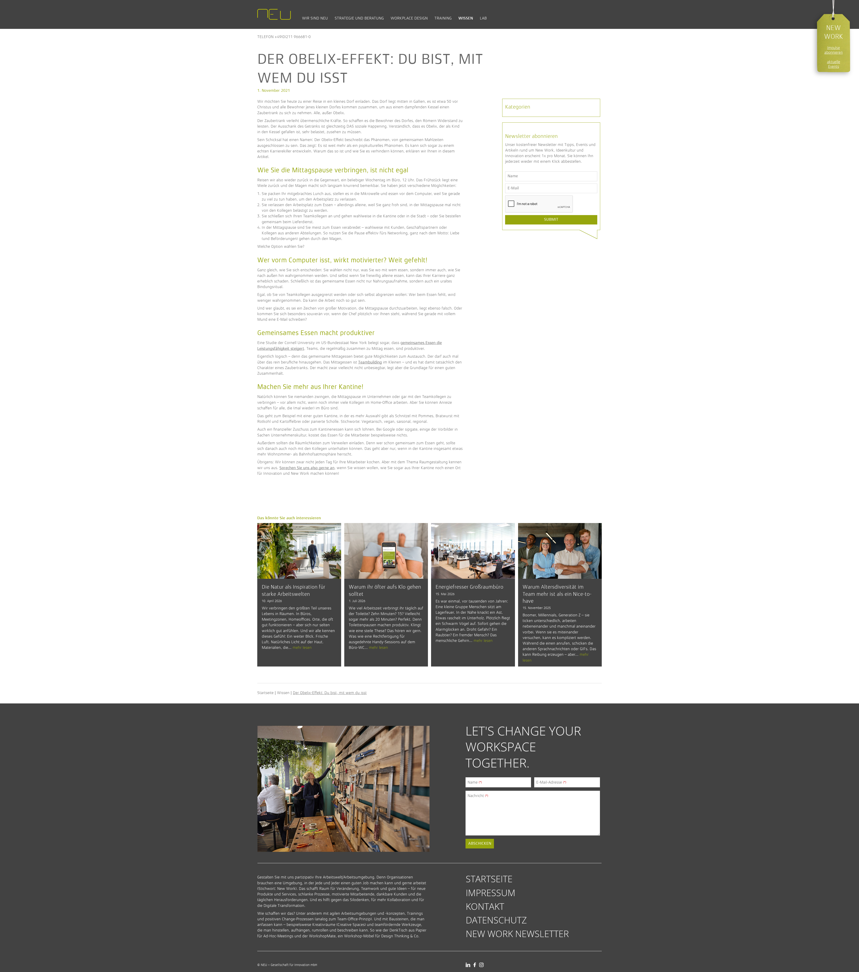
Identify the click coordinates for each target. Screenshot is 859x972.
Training (443, 18)
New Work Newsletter (517, 933)
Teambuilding (370, 362)
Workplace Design (409, 18)
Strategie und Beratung (359, 18)
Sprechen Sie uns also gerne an (306, 468)
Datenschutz (496, 920)
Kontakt (485, 906)
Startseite (265, 692)
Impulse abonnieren (833, 50)
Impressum (490, 893)
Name (475, 782)
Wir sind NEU (315, 18)
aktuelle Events (833, 64)
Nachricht (478, 795)
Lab (483, 18)
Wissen (465, 18)
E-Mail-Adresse (551, 782)
